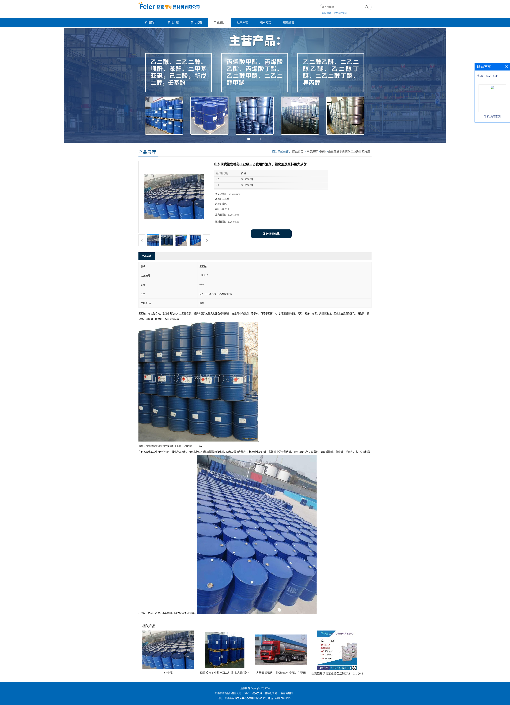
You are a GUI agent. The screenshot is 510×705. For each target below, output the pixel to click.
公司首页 (150, 22)
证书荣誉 (242, 22)
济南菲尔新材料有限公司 (228, 693)
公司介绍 (173, 22)
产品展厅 (219, 22)
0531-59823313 (282, 698)
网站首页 (297, 151)
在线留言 (288, 22)
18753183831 (340, 13)
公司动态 (196, 22)
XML (247, 693)
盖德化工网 (271, 693)
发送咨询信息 (271, 233)
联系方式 (265, 22)
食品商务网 (287, 693)
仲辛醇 (168, 672)
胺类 (323, 151)
